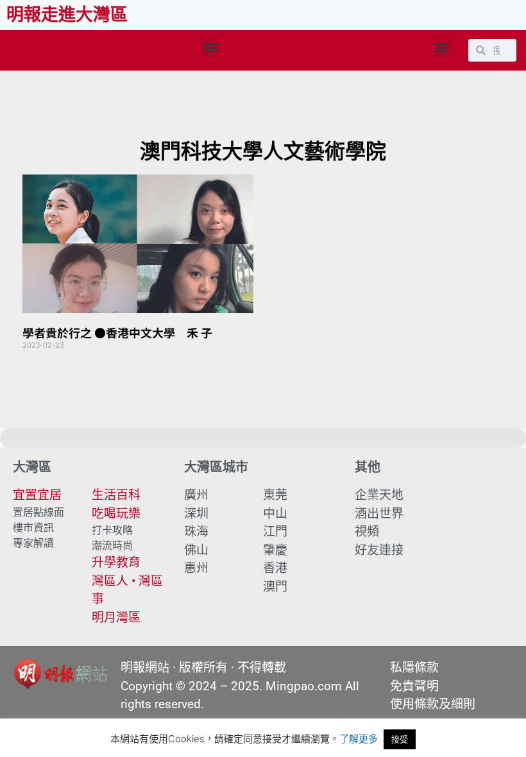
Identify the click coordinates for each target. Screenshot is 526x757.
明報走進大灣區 (67, 14)
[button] (210, 47)
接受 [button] (399, 739)
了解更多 (358, 739)
